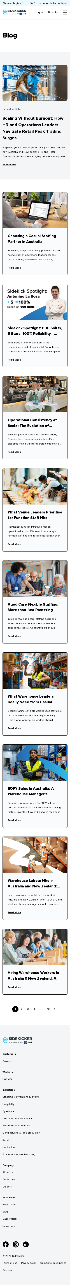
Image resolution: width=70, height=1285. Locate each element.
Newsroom (9, 1226)
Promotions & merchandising (19, 1154)
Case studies (10, 1218)
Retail (6, 1140)
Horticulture (9, 1147)
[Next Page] (55, 1009)
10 (48, 1008)
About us (8, 1172)
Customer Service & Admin (18, 1118)
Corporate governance (53, 1262)
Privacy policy (28, 1262)
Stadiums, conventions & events (21, 1096)
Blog (5, 1211)
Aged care (8, 1111)
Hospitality (8, 1104)
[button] (13, 3)
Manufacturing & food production (21, 1132)
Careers (7, 1186)
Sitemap (7, 1270)
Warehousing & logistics (16, 1125)
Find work (8, 1079)
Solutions (8, 1061)
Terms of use (10, 1262)
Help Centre (10, 1204)
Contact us (9, 1179)
